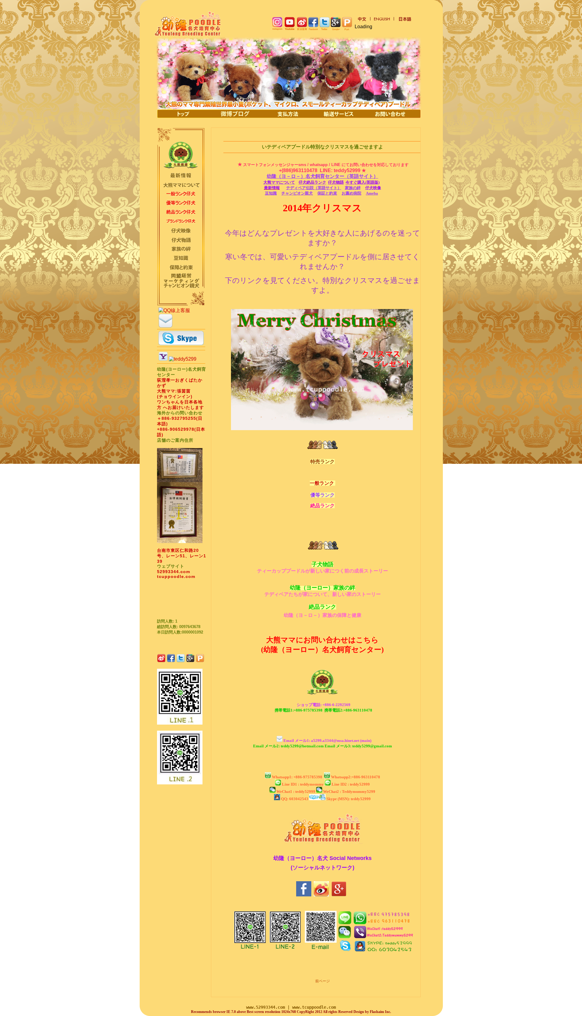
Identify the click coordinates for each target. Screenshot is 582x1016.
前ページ (322, 981)
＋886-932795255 (176, 418)
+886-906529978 (175, 429)
